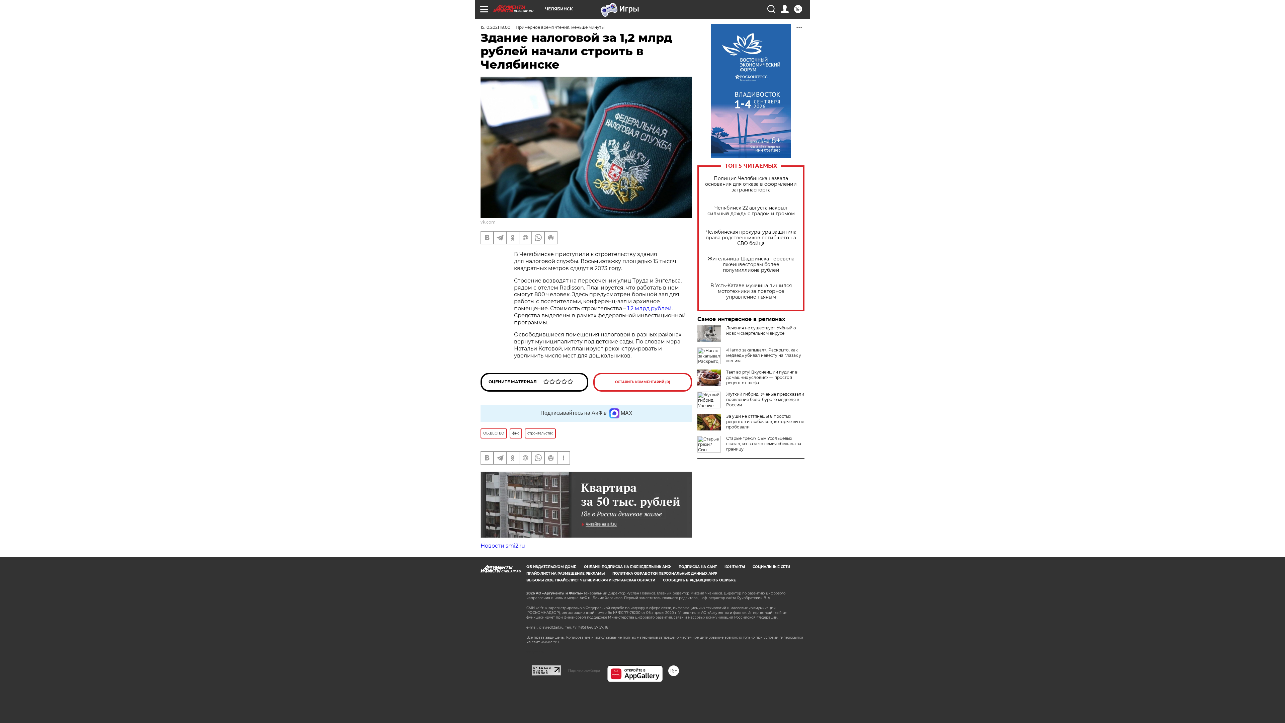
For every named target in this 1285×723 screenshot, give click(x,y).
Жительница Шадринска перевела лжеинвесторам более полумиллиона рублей (751, 264)
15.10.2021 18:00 (495, 27)
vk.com (488, 222)
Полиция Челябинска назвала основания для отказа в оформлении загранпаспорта (751, 184)
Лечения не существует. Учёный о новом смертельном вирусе (761, 330)
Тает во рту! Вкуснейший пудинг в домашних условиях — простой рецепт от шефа (761, 377)
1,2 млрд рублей (649, 308)
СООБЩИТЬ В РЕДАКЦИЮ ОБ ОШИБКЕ (699, 580)
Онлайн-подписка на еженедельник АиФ (627, 567)
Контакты (734, 567)
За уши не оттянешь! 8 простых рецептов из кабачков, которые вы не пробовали (765, 421)
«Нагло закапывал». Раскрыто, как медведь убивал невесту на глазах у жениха (763, 355)
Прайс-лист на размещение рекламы (565, 573)
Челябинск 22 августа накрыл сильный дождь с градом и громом (751, 211)
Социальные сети (771, 567)
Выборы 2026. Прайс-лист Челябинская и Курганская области (590, 580)
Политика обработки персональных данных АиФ (664, 573)
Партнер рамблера (584, 670)
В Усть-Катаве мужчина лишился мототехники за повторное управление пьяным (751, 291)
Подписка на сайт (698, 567)
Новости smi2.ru (503, 546)
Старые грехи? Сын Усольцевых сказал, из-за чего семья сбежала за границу (763, 444)
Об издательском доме (551, 567)
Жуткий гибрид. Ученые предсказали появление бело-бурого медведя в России (765, 399)
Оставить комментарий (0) (642, 382)
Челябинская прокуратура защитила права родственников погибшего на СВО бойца (751, 237)
